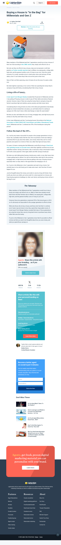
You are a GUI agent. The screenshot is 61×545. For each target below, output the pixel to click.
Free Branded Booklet (29, 504)
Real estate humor (28, 518)
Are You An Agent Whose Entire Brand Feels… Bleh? (36, 418)
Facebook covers (28, 511)
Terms (40, 537)
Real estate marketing (29, 521)
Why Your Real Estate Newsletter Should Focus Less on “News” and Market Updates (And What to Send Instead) (36, 434)
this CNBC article (26, 64)
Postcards (10, 514)
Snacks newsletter (28, 498)
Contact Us (42, 524)
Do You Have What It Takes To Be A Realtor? (35, 404)
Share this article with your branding (30, 27)
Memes (10, 501)
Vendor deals (11, 528)
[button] (40, 3)
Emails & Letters (12, 511)
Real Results (43, 504)
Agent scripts (11, 521)
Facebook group (12, 518)
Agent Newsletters (12, 498)
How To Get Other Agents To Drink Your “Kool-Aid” (35, 426)
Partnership (42, 521)
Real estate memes (29, 514)
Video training (11, 524)
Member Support (44, 514)
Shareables (9, 7)
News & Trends (16, 7)
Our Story (42, 501)
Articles (10, 504)
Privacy (36, 537)
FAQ (41, 511)
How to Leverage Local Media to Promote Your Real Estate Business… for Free (36, 411)
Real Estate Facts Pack (29, 508)
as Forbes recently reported (19, 70)
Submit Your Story (44, 518)
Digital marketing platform (30, 501)
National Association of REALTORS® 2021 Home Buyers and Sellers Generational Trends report (30, 122)
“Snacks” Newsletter (45, 508)
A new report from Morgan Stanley (17, 97)
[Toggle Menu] (3, 3)
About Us (42, 498)
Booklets (10, 508)
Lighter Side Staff (15, 21)
